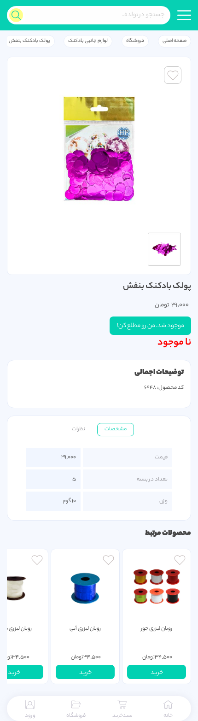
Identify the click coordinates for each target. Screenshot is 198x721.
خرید (157, 673)
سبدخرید (122, 716)
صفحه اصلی (174, 41)
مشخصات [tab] (116, 429)
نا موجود (174, 343)
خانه (168, 716)
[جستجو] (16, 15)
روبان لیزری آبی (85, 628)
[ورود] (180, 561)
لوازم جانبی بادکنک (88, 41)
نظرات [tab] (78, 429)
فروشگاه (135, 41)
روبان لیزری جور (157, 628)
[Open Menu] (184, 15)
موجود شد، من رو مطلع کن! (150, 326)
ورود (30, 716)
